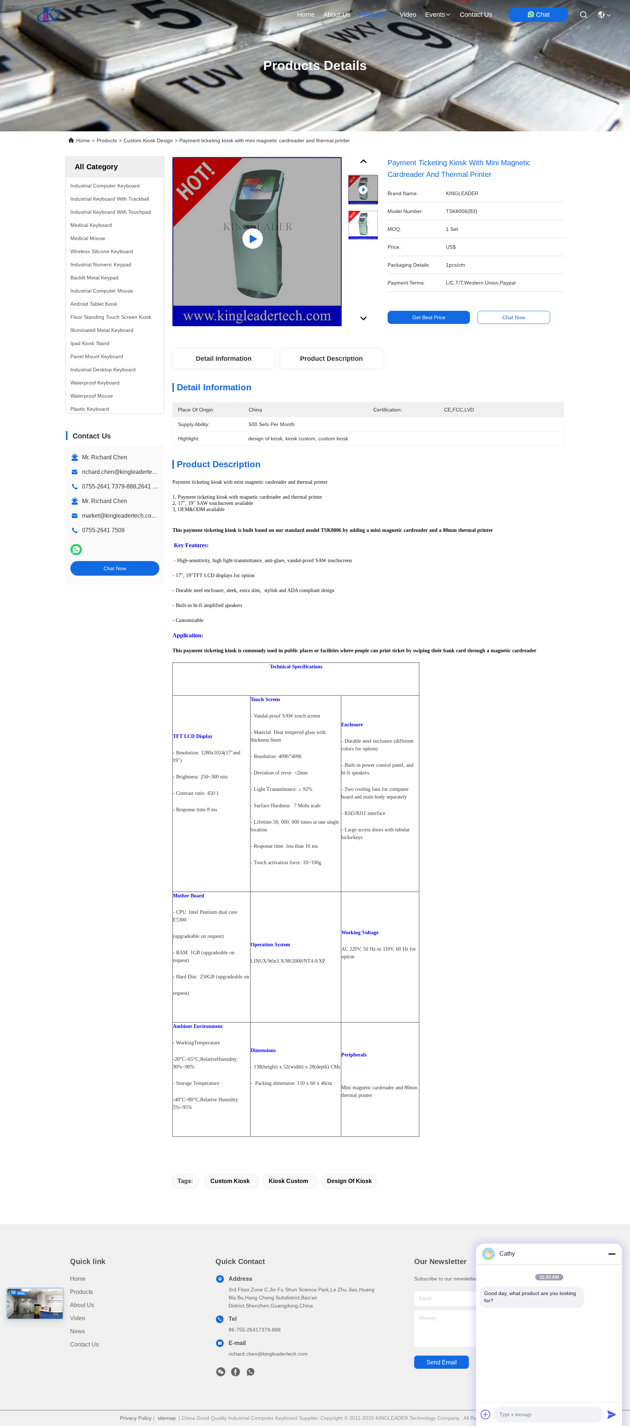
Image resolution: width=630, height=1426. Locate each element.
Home (306, 14)
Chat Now (115, 568)
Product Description (331, 358)
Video (77, 1318)
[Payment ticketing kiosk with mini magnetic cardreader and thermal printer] (257, 241)
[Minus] (611, 1253)
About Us (82, 1305)
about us (336, 14)
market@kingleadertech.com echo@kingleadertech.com (156, 516)
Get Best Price (429, 317)
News (77, 1331)
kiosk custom (288, 1181)
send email (442, 1362)
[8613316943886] (250, 1374)
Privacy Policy (136, 1418)
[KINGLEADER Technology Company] (48, 14)
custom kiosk (230, 1181)
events (435, 14)
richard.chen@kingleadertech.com (126, 472)
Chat (543, 14)
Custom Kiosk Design (148, 140)
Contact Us (84, 1344)
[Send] (612, 1414)
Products (107, 140)
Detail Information (224, 358)
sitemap (167, 1418)
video (408, 14)
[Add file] (486, 1414)
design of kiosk (349, 1181)
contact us (476, 14)
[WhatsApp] (76, 549)
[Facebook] (235, 1374)
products (372, 14)
